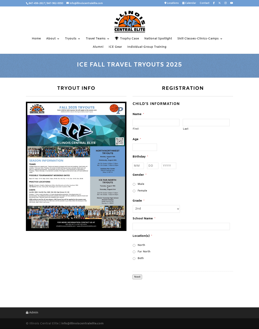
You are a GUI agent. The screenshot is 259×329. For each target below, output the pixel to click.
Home (36, 39)
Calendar (190, 3)
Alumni (98, 47)
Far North (144, 251)
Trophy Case (128, 39)
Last (186, 129)
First (136, 129)
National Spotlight (158, 39)
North (141, 245)
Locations (172, 3)
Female (142, 191)
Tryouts (70, 39)
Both (141, 258)
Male (141, 184)
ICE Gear (115, 47)
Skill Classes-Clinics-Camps (198, 39)
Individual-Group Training (146, 47)
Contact (204, 3)
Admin (33, 313)
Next (137, 277)
